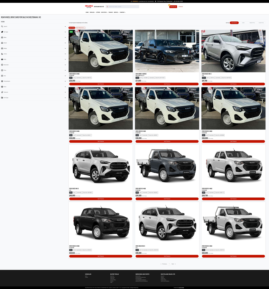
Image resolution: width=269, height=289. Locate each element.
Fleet (111, 282)
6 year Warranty (138, 278)
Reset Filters (72, 27)
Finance (181, 6)
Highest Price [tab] (252, 22)
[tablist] (248, 22)
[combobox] (122, 6)
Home (87, 12)
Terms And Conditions (165, 281)
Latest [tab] (243, 22)
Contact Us (163, 278)
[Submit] (107, 6)
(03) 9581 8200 (179, 1)
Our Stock (104, 12)
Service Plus (138, 276)
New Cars (112, 276)
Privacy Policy (163, 279)
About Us (162, 276)
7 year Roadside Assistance (141, 279)
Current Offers (113, 279)
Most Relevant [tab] (234, 22)
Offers (98, 12)
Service (116, 12)
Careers (162, 277)
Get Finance (101, 84)
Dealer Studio (181, 287)
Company (122, 12)
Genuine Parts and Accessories (142, 281)
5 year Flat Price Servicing (141, 277)
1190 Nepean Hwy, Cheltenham (165, 1)
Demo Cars (112, 277)
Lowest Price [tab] (261, 22)
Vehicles (92, 12)
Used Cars (112, 278)
